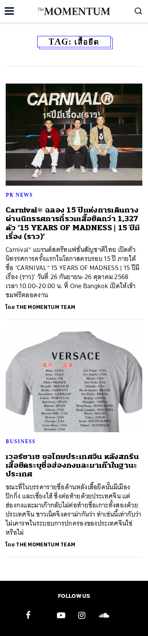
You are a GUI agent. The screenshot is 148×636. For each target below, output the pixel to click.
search (138, 11)
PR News (19, 194)
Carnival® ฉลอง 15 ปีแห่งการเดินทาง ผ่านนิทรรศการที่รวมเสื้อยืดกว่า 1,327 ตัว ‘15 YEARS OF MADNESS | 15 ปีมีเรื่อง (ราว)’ (73, 223)
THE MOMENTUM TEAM (45, 307)
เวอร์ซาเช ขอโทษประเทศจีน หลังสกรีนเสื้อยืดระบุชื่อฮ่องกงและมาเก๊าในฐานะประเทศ (72, 465)
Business (21, 441)
